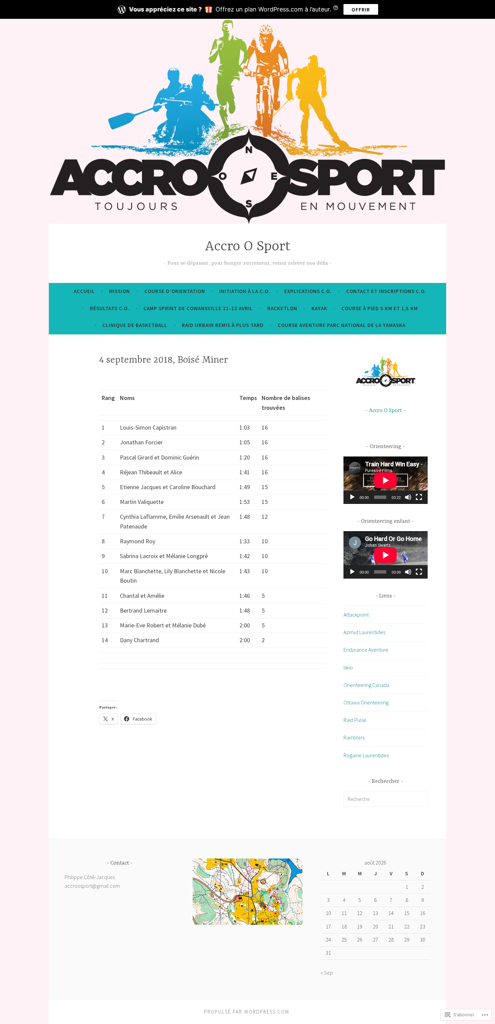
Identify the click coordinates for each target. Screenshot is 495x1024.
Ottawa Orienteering (366, 702)
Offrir (361, 9)
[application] (385, 480)
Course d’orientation (174, 291)
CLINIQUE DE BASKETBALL (134, 325)
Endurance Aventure (365, 649)
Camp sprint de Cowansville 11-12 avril (198, 308)
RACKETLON (282, 308)
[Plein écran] (419, 497)
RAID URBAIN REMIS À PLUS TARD (223, 325)
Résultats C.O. (109, 308)
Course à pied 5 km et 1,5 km (379, 308)
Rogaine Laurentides (366, 755)
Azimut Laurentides (364, 632)
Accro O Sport (248, 247)
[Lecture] (352, 497)
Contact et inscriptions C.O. (386, 291)
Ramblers (354, 737)
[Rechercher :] (385, 799)
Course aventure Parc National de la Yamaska (341, 325)
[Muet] (408, 497)
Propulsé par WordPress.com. (247, 1012)
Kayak (319, 308)
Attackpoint (356, 614)
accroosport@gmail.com (92, 885)
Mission (119, 291)
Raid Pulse (354, 720)
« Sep (327, 972)
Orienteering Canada (366, 685)
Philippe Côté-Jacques (90, 877)
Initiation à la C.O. (244, 291)
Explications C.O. (308, 291)
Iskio (348, 667)
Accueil (84, 291)
